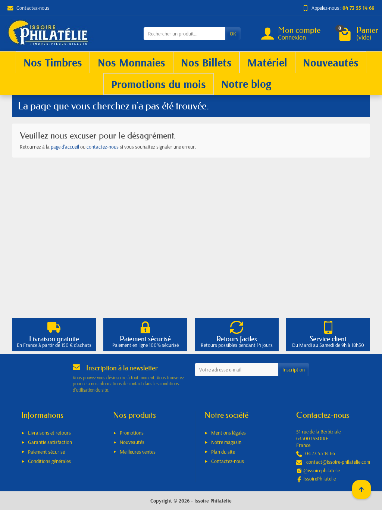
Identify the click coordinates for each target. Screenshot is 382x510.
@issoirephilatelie (321, 470)
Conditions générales (49, 461)
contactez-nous (103, 146)
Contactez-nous (32, 7)
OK (233, 33)
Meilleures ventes (138, 451)
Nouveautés (132, 442)
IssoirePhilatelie (319, 478)
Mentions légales (228, 432)
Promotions (132, 432)
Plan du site (223, 451)
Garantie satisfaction (50, 442)
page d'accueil (65, 146)
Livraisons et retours (49, 432)
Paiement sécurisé (46, 451)
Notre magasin (226, 442)
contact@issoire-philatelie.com (338, 461)
